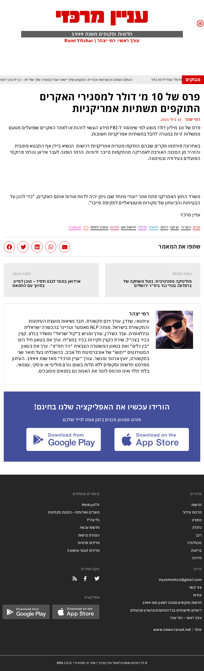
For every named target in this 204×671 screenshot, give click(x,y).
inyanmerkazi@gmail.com (180, 579)
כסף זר (186, 227)
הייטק (164, 227)
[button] (64, 247)
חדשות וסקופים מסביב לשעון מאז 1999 (172, 602)
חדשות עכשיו (90, 527)
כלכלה (142, 227)
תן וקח (174, 227)
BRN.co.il (64, 663)
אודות (197, 595)
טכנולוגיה (74, 227)
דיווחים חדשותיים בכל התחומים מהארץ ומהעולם (166, 610)
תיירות (114, 227)
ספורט (197, 520)
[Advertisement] (109, 59)
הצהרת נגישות (89, 535)
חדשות (153, 227)
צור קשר (195, 587)
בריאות (196, 550)
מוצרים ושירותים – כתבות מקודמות (74, 512)
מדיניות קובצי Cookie (83, 550)
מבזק (196, 227)
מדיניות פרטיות (89, 542)
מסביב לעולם (99, 227)
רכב (86, 227)
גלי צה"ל (93, 520)
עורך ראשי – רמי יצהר (186, 618)
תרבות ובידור (192, 512)
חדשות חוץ (128, 227)
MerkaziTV (91, 505)
